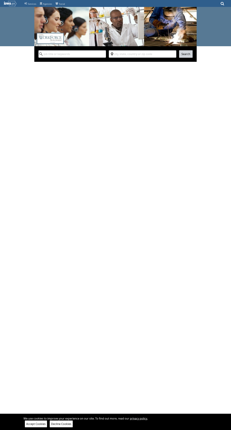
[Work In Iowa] (115, 26)
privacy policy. (139, 418)
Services (31, 4)
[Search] (222, 4)
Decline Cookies (61, 424)
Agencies (47, 4)
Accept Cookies (36, 424)
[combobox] (72, 54)
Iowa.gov (12, 3)
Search (185, 54)
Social (61, 4)
